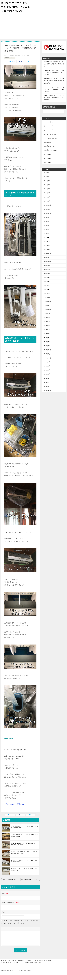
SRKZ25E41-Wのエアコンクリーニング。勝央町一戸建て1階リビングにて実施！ (24, 852)
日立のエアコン (48, 154)
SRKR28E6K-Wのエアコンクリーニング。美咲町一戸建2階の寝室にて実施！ (30, 879)
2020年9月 (47, 362)
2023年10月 (47, 213)
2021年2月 (47, 342)
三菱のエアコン (48, 142)
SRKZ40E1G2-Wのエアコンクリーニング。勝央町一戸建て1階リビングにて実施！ (24, 844)
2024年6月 (47, 185)
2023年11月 (47, 209)
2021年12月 (47, 301)
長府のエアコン (48, 162)
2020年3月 (47, 386)
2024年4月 (47, 193)
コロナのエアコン (49, 122)
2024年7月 (47, 181)
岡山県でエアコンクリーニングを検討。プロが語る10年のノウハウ (15, 7)
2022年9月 (47, 265)
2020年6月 (47, 374)
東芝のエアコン (48, 158)
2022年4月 (47, 285)
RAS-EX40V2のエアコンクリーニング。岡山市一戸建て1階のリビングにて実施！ (54, 97)
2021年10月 (47, 309)
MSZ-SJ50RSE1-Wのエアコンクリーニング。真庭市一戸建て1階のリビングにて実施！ (54, 81)
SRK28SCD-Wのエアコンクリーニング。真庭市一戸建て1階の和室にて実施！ (24, 827)
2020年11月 (47, 354)
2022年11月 (47, 257)
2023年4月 (47, 237)
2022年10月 (47, 261)
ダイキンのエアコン (49, 130)
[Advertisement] (33, 26)
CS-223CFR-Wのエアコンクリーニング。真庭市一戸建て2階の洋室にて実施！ (54, 64)
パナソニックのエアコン (51, 138)
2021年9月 (47, 313)
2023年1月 (47, 249)
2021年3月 (47, 338)
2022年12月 (47, 253)
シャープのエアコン (49, 126)
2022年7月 (47, 273)
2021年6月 (47, 325)
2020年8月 (47, 366)
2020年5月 (47, 378)
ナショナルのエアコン (50, 134)
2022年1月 (47, 297)
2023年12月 (47, 205)
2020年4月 (47, 382)
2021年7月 (47, 321)
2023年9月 (47, 217)
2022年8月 (47, 269)
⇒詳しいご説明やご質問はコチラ (15, 804)
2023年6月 (47, 229)
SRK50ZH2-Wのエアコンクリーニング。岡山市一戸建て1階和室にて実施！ (24, 861)
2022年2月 (47, 293)
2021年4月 (47, 333)
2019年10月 (47, 390)
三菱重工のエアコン (10, 58)
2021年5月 (47, 329)
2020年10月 (47, 358)
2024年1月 (47, 201)
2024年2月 (47, 197)
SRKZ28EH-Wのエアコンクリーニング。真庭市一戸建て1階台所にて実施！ (24, 835)
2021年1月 (47, 346)
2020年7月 (47, 370)
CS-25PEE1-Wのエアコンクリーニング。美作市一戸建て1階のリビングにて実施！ (54, 89)
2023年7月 (47, 225)
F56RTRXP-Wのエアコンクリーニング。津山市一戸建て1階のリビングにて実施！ (54, 72)
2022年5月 (47, 281)
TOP (23, 960)
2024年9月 (47, 173)
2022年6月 (47, 277)
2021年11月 (47, 305)
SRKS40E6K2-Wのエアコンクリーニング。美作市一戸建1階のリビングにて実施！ (11, 879)
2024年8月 (47, 177)
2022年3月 (47, 289)
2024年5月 (47, 189)
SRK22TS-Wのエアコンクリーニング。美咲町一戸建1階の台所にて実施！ (24, 869)
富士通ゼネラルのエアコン (51, 150)
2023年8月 (47, 221)
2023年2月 (47, 245)
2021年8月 (47, 317)
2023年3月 (47, 241)
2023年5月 (47, 233)
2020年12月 (47, 350)
